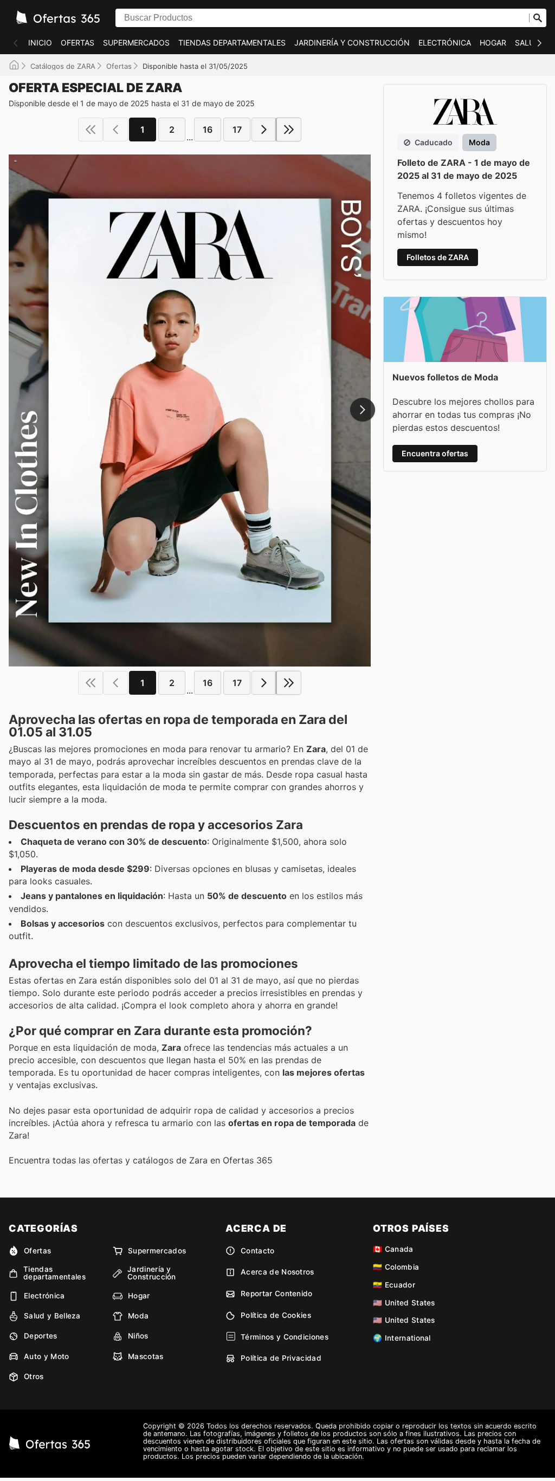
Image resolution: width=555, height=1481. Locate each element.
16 (207, 129)
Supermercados (136, 42)
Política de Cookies (276, 1315)
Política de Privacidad (281, 1358)
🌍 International (402, 1338)
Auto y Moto (46, 1356)
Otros (34, 1376)
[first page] (90, 129)
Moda (138, 1315)
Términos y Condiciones (284, 1337)
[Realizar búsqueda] (537, 18)
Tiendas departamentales (232, 42)
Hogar (493, 42)
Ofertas (77, 42)
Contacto (258, 1250)
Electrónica (444, 42)
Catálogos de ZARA (62, 66)
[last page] (288, 129)
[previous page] (115, 129)
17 (237, 129)
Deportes (40, 1335)
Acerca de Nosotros (277, 1271)
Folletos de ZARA (437, 257)
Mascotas (146, 1356)
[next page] (263, 129)
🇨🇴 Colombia (396, 1267)
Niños (138, 1335)
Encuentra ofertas (435, 453)
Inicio (40, 42)
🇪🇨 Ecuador (394, 1284)
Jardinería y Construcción (352, 42)
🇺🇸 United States (404, 1302)
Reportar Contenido (277, 1293)
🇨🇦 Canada (393, 1249)
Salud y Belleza (52, 1315)
